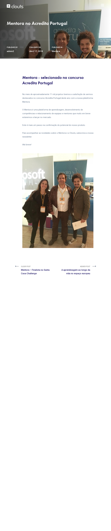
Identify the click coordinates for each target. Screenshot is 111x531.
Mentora (56, 51)
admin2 (10, 51)
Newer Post (75, 270)
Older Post (35, 270)
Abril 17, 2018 (36, 51)
